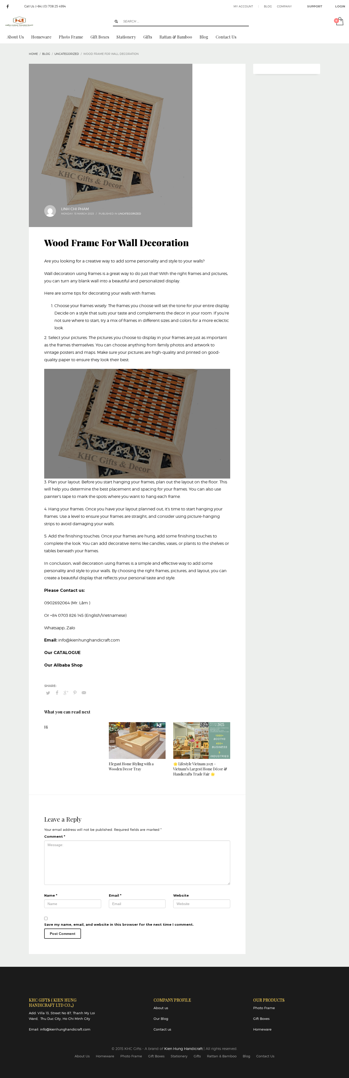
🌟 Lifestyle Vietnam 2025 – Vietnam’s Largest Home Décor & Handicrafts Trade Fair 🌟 (200, 768)
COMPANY (284, 6)
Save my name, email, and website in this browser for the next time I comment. (119, 924)
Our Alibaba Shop (63, 665)
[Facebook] (7, 6)
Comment (54, 836)
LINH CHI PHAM (75, 209)
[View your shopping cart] (339, 22)
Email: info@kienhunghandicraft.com (59, 1029)
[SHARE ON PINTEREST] (75, 693)
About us (161, 1008)
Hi (46, 727)
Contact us (162, 1029)
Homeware (262, 1029)
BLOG (268, 6)
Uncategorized (129, 213)
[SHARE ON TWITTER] (48, 693)
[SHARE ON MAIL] (84, 693)
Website (181, 895)
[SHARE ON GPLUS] (66, 693)
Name (50, 895)
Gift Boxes (261, 1019)
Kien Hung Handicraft (184, 1048)
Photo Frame (264, 1008)
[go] (116, 21)
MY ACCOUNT (243, 6)
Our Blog (161, 1019)
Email (115, 895)
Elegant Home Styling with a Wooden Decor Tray (131, 766)
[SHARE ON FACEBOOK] (57, 693)
